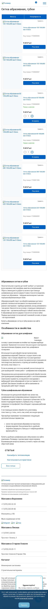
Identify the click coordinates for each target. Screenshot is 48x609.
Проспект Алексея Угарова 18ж (13, 554)
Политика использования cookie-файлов (14, 494)
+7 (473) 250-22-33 (8, 504)
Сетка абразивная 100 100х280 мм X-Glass (34, 28)
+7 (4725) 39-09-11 (8, 549)
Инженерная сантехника (11, 565)
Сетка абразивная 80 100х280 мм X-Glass (33, 135)
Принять (24, 605)
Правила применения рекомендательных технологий (19, 492)
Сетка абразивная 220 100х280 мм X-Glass (34, 209)
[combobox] (35, 16)
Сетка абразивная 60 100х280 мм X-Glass (33, 99)
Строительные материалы (11, 570)
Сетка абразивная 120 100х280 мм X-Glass (34, 245)
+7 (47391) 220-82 (8, 533)
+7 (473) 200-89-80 (8, 509)
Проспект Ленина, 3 (9, 538)
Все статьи (10, 466)
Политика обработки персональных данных (15, 489)
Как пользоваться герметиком (19, 460)
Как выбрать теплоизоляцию (18, 455)
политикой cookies (26, 598)
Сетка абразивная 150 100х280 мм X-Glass (34, 64)
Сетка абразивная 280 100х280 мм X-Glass (34, 173)
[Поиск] (29, 3)
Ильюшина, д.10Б (8, 514)
